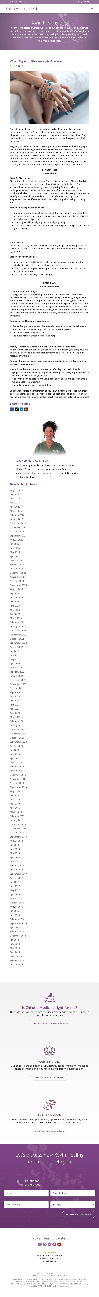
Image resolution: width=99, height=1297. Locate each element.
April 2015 (15, 927)
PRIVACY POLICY (39, 1275)
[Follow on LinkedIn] (21, 409)
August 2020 (16, 745)
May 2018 (15, 853)
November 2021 (18, 684)
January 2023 (16, 626)
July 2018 (14, 844)
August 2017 (16, 877)
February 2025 (17, 564)
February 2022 (17, 671)
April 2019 (15, 807)
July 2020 (14, 750)
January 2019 (16, 820)
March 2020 (16, 762)
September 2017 (18, 873)
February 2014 (17, 960)
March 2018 (16, 861)
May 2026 (15, 502)
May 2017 (15, 890)
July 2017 (14, 882)
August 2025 (16, 539)
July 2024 (14, 593)
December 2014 (18, 935)
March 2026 (16, 510)
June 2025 (15, 548)
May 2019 (15, 803)
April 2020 (15, 758)
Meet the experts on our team (49, 1131)
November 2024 (18, 576)
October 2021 (17, 688)
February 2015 (17, 931)
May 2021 (15, 708)
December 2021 (18, 680)
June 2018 (15, 849)
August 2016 (16, 906)
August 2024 (16, 589)
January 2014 (16, 964)
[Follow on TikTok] (54, 1244)
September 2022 (18, 642)
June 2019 (15, 799)
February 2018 (17, 865)
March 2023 (16, 618)
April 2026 (15, 506)
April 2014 (15, 952)
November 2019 (18, 779)
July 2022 (14, 651)
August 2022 (16, 646)
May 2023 (15, 609)
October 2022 (17, 638)
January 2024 (16, 597)
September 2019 (18, 787)
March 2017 (16, 898)
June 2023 (15, 605)
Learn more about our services (49, 1077)
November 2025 (18, 527)
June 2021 (15, 704)
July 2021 (14, 700)
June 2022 (15, 655)
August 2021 (16, 696)
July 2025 (14, 543)
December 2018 (18, 824)
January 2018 (16, 869)
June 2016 (15, 915)
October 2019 (17, 783)
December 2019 (18, 774)
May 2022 (15, 659)
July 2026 (14, 494)
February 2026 (17, 515)
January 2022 (16, 675)
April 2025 (15, 556)
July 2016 (14, 910)
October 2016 (17, 902)
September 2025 (18, 535)
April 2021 (15, 713)
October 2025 (17, 531)
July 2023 (14, 601)
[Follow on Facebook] (12, 409)
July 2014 (14, 939)
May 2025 (15, 552)
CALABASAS (49, 1252)
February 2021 (17, 721)
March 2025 (16, 560)
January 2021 (16, 725)
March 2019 (16, 811)
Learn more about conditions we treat (49, 1023)
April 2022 (15, 663)
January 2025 (16, 568)
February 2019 (17, 816)
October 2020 (17, 737)
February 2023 (17, 622)
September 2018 (18, 836)
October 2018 (17, 832)
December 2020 (18, 729)
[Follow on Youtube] (26, 409)
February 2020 (17, 766)
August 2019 (16, 791)
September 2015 (18, 923)
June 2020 (15, 754)
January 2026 (16, 519)
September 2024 (18, 585)
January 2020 (16, 770)
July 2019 (14, 795)
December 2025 (18, 523)
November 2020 (18, 733)
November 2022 (18, 634)
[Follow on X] (17, 409)
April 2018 (15, 857)
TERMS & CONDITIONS (57, 1275)
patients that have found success (40, 473)
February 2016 (17, 919)
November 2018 (18, 828)
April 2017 (15, 894)
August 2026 (16, 490)
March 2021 (16, 717)
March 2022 (16, 667)
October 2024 (17, 581)
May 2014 (15, 948)
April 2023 (15, 614)
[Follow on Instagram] (45, 1244)
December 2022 (18, 630)
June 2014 (15, 943)
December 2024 (18, 572)
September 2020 (18, 741)
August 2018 (16, 840)
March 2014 (16, 956)
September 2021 (18, 692)
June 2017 (15, 886)
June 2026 (15, 498)
